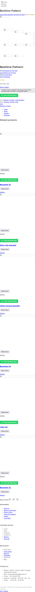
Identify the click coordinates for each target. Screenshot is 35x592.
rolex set (4, 427)
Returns (6, 537)
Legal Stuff (7, 518)
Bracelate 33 (5, 185)
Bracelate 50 (5, 366)
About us (6, 508)
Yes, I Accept (4, 591)
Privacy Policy (8, 512)
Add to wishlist (4, 87)
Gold (16, 102)
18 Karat (16, 14)
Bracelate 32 (5, 488)
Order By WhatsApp (10, 95)
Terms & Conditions (10, 514)
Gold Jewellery (8, 14)
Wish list (6, 553)
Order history (8, 551)
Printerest (7, 115)
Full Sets (21, 14)
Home (2, 14)
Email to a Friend (5, 106)
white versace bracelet (10, 306)
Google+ (6, 113)
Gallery (6, 516)
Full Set (12, 102)
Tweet (6, 109)
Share (6, 111)
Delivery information (10, 510)
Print (1, 104)
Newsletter (7, 555)
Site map (6, 539)
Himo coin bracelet (8, 245)
